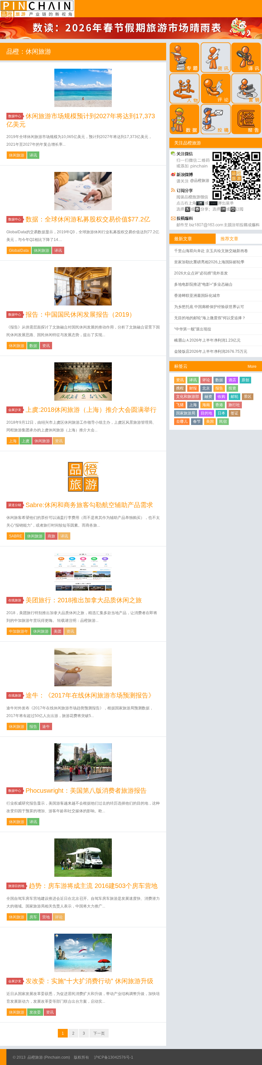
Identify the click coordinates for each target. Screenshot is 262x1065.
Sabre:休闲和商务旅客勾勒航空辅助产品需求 (89, 504)
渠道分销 (14, 505)
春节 (197, 421)
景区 (247, 396)
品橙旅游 (37, 8)
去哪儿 (182, 421)
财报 (193, 388)
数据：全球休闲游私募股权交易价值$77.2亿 (88, 219)
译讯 (33, 155)
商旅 (51, 536)
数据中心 (14, 116)
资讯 (46, 345)
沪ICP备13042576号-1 (113, 1057)
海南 (206, 405)
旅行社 (234, 405)
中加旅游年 (18, 631)
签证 (234, 413)
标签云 (181, 366)
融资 (208, 396)
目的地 (206, 413)
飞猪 (180, 405)
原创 (245, 380)
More (252, 366)
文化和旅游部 (187, 396)
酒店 (232, 380)
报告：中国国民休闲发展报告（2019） (80, 314)
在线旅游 (14, 600)
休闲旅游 (16, 155)
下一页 (99, 1033)
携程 (180, 388)
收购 (221, 396)
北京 (206, 388)
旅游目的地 (16, 886)
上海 (13, 441)
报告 (33, 726)
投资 (232, 388)
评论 (59, 917)
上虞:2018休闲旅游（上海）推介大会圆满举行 (91, 409)
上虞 (25, 441)
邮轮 (234, 396)
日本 (221, 413)
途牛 (46, 726)
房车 (33, 917)
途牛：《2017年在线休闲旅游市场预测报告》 (90, 695)
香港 (219, 405)
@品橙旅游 (199, 180)
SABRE (15, 536)
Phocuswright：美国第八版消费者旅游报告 (86, 790)
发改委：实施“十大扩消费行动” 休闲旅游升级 (89, 980)
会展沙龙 (14, 410)
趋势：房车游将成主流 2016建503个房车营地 (93, 885)
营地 (46, 917)
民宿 (223, 421)
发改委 (35, 1012)
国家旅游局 (185, 413)
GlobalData (19, 250)
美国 (210, 421)
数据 (33, 345)
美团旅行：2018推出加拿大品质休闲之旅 (84, 600)
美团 (57, 631)
